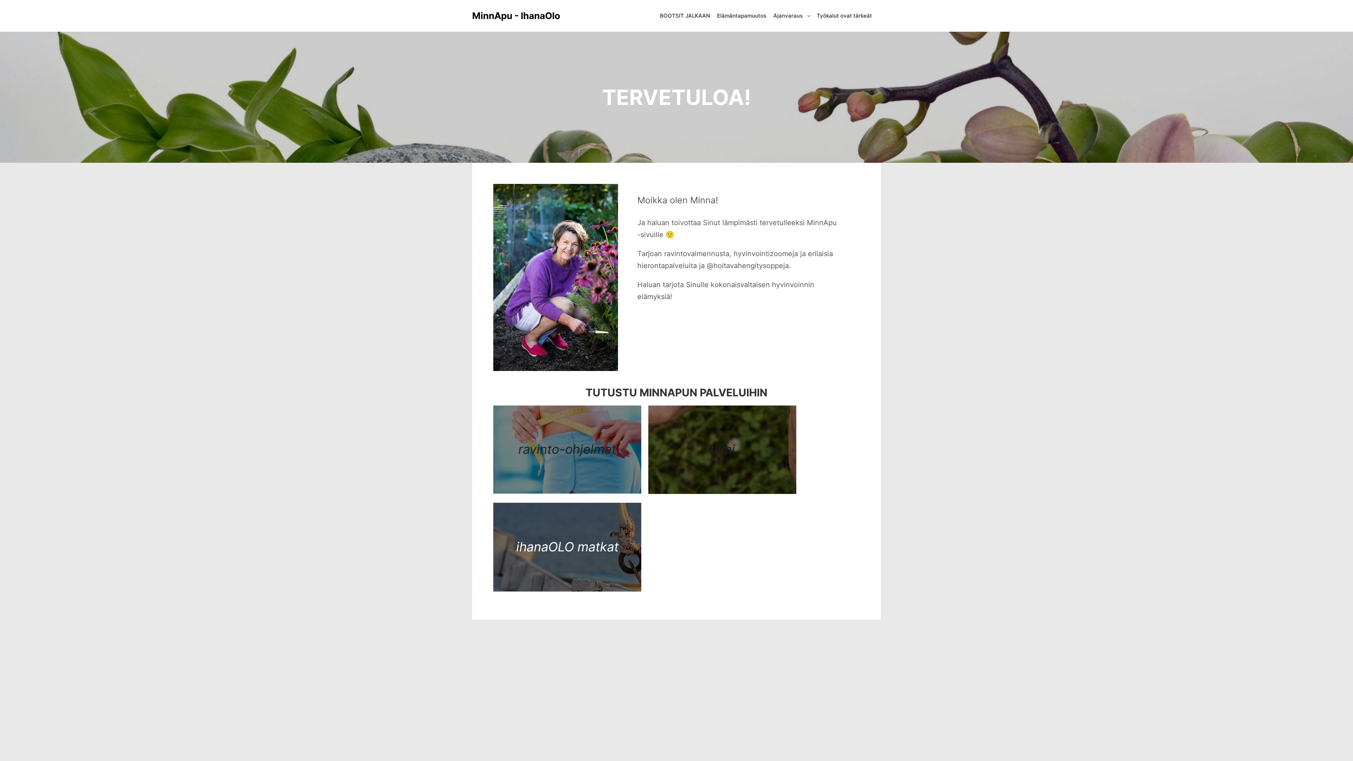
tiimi (722, 449)
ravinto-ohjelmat (567, 449)
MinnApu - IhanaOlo (507, 15)
